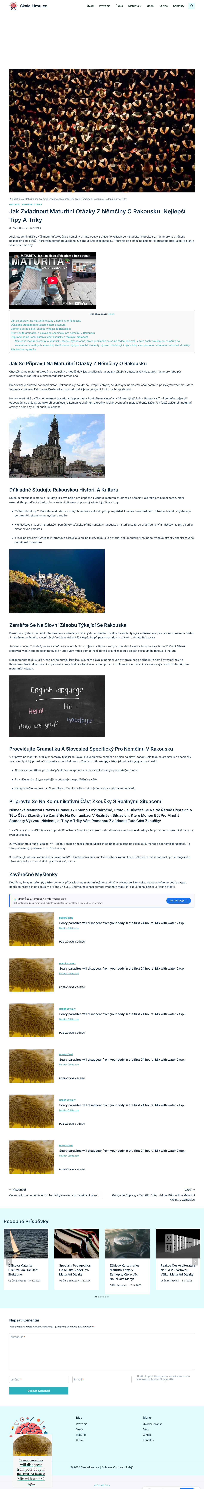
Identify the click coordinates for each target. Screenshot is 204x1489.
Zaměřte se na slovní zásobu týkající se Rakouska (41, 328)
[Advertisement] (102, 34)
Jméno (16, 1379)
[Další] (195, 1261)
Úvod (90, 5)
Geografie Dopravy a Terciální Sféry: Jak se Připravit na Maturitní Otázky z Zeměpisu (153, 1194)
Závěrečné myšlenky (23, 349)
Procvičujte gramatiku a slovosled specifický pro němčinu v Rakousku (53, 332)
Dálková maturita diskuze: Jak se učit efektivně (22, 1270)
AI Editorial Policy (102, 1485)
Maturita (14, 205)
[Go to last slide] (9, 1261)
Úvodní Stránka (152, 1424)
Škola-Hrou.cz (20, 228)
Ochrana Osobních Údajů (118, 1467)
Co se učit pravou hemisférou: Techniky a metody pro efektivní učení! (53, 1192)
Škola (119, 5)
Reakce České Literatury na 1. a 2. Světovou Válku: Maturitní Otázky (178, 1270)
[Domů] (10, 199)
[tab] (96, 1297)
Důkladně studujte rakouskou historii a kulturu (38, 324)
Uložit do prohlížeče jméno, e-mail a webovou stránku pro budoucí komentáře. (163, 1378)
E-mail (79, 1379)
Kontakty (178, 5)
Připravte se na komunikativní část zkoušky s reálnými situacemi (50, 336)
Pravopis (104, 5)
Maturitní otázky (32, 205)
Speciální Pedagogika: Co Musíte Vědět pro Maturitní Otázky (75, 1270)
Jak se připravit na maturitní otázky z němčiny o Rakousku (46, 320)
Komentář (18, 1336)
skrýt (111, 314)
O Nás (164, 5)
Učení (150, 5)
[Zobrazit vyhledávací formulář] (191, 6)
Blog (146, 1429)
